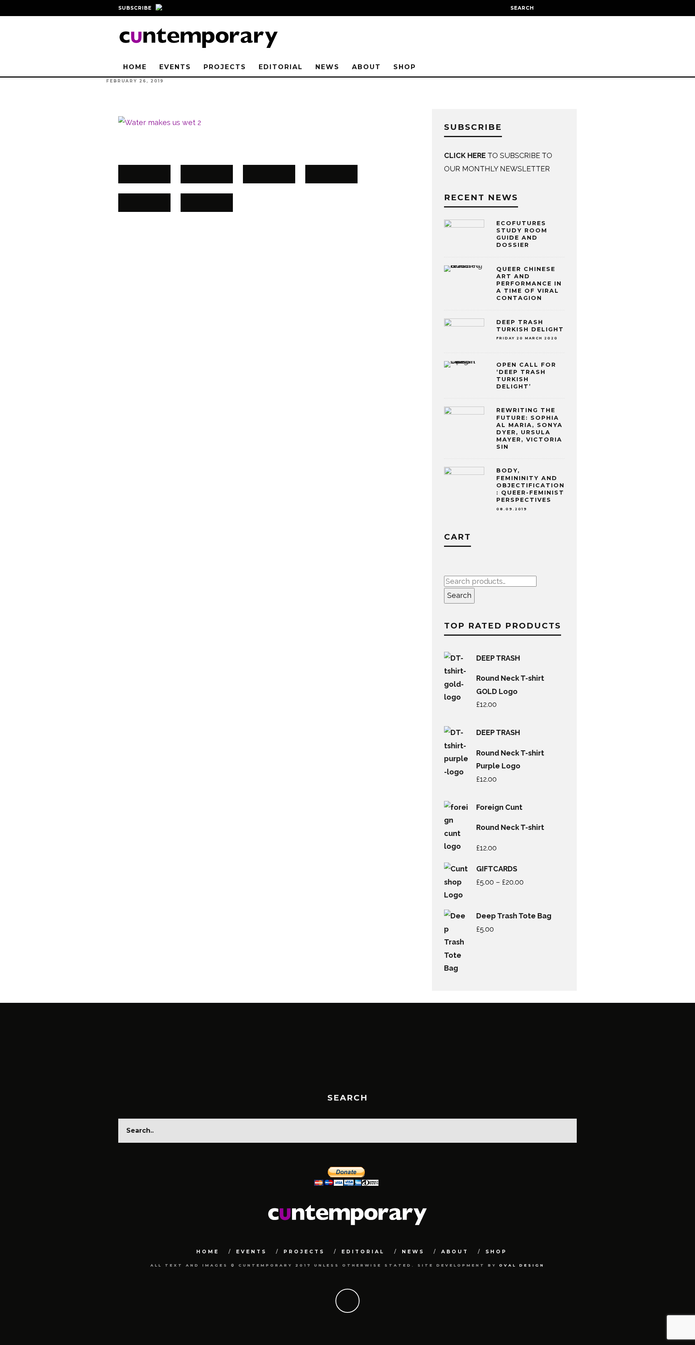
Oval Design (522, 1265)
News (327, 67)
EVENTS (175, 67)
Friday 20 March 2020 (527, 338)
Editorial (281, 67)
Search (459, 595)
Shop (404, 67)
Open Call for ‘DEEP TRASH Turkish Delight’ (526, 375)
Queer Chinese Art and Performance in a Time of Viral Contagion (529, 283)
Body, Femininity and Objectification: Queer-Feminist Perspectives (530, 489)
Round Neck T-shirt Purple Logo (510, 759)
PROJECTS (225, 67)
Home (135, 67)
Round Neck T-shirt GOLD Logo (510, 684)
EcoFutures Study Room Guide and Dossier (521, 234)
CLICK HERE (465, 155)
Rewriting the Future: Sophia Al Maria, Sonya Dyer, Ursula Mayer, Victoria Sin (529, 428)
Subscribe (135, 8)
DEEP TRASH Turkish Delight (530, 325)
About (366, 67)
